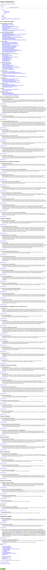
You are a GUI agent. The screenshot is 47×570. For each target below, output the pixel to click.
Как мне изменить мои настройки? (7, 33)
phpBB (39, 189)
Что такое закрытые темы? (6, 60)
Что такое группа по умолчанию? (7, 68)
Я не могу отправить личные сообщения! (8, 71)
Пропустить (2, 5)
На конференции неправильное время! (8, 34)
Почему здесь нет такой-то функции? (8, 93)
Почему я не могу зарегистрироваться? (8, 25)
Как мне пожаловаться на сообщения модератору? (10, 49)
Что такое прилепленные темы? (7, 59)
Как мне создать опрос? (6, 44)
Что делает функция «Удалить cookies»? (8, 30)
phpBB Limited (31, 519)
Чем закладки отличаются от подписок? (8, 84)
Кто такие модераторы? (6, 64)
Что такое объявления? (5, 58)
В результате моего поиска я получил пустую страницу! (11, 80)
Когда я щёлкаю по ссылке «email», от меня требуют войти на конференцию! (14, 39)
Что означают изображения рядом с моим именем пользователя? (12, 37)
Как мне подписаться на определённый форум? (9, 86)
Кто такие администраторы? (6, 63)
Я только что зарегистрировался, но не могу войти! (10, 26)
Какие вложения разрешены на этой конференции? (10, 89)
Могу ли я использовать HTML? (7, 55)
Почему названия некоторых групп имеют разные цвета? (11, 67)
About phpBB (4, 520)
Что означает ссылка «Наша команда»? (8, 69)
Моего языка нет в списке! (6, 36)
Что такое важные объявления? (7, 57)
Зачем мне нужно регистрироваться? (8, 24)
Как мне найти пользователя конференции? (9, 81)
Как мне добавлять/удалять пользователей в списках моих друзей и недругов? (14, 76)
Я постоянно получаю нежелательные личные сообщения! (11, 72)
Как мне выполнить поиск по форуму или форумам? (10, 78)
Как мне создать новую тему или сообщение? (9, 42)
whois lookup (17, 531)
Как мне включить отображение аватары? (8, 38)
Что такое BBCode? (5, 54)
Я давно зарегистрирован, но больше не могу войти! (10, 28)
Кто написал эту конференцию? (7, 92)
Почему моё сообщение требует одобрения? (9, 51)
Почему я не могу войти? (6, 27)
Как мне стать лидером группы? (7, 66)
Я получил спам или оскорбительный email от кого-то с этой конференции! (14, 73)
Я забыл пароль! (4, 29)
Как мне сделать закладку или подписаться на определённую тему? (12, 85)
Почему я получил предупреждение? (8, 48)
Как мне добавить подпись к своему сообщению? (10, 43)
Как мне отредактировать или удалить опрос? (9, 46)
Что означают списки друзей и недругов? (8, 75)
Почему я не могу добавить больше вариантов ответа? (10, 45)
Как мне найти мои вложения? (7, 90)
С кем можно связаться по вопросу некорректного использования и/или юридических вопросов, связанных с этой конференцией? (22, 94)
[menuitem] (7, 11)
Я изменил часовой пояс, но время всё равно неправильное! (11, 35)
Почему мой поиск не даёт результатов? (8, 79)
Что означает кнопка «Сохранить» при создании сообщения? (11, 50)
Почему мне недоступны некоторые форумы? (9, 47)
